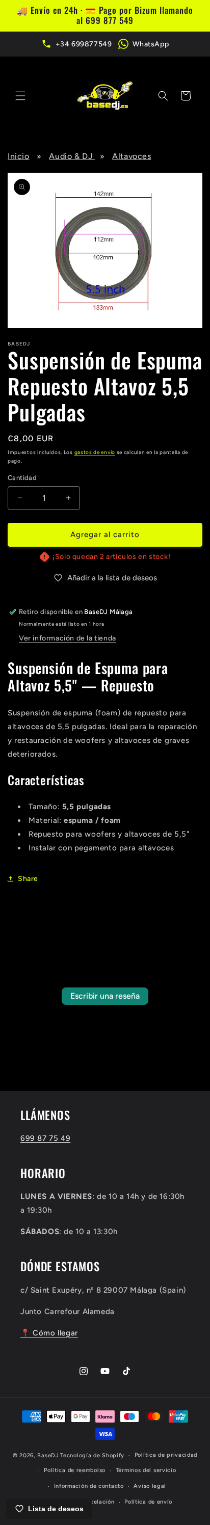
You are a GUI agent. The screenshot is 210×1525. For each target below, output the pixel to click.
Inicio (19, 156)
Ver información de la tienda (67, 638)
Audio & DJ (72, 156)
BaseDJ (48, 1455)
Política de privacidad (166, 1455)
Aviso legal (150, 1486)
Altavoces (131, 156)
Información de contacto (89, 1486)
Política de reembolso (75, 1470)
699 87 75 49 (45, 1138)
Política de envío (148, 1502)
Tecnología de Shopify (92, 1455)
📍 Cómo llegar (49, 1332)
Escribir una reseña (105, 996)
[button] (20, 96)
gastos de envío (95, 452)
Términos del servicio (146, 1470)
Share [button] (28, 878)
